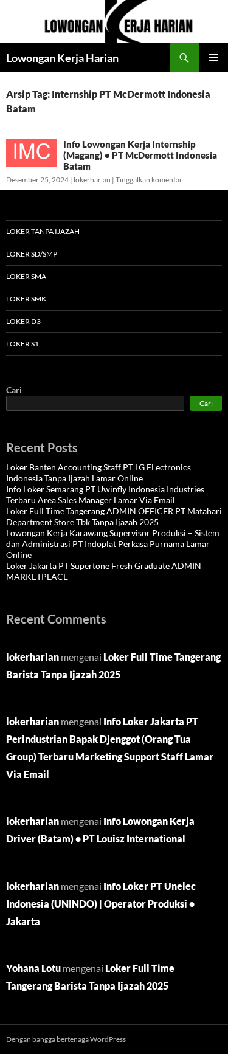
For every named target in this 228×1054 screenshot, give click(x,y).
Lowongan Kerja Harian (62, 57)
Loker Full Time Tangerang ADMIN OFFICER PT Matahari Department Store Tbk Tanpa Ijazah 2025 (114, 516)
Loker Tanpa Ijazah (43, 231)
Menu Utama (213, 57)
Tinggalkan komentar (149, 179)
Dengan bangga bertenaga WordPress (66, 1039)
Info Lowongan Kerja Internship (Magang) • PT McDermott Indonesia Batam (140, 155)
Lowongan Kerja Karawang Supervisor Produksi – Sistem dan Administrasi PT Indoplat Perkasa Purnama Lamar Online (112, 544)
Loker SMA (26, 276)
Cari (14, 390)
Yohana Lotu (33, 968)
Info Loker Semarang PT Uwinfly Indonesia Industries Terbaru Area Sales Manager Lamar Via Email (105, 494)
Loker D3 (23, 321)
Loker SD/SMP (31, 253)
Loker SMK (26, 298)
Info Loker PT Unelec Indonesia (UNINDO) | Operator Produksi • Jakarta (101, 903)
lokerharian (92, 179)
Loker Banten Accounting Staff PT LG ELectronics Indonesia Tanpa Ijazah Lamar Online (98, 472)
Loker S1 (22, 343)
